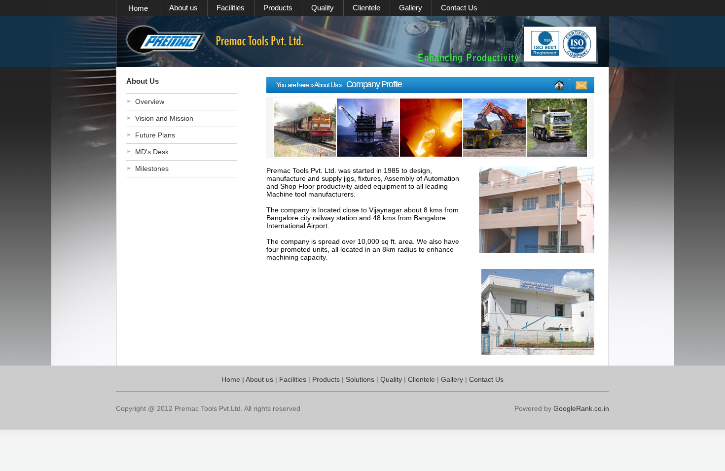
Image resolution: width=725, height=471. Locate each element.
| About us (256, 379)
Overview (149, 101)
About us (183, 7)
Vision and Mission (164, 118)
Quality (322, 7)
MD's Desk (152, 152)
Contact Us (459, 7)
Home (138, 8)
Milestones (151, 168)
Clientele (366, 7)
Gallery (410, 7)
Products (277, 7)
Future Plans (155, 135)
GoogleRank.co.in (581, 408)
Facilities (231, 7)
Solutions (361, 379)
